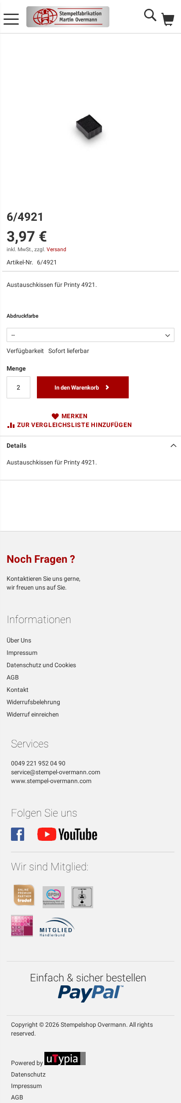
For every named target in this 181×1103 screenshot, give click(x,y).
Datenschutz (28, 1074)
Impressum (22, 652)
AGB (13, 677)
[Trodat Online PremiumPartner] (24, 906)
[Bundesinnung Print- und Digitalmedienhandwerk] (54, 906)
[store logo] (67, 16)
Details (16, 445)
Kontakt (18, 689)
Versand (56, 249)
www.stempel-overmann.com (51, 780)
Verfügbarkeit (25, 350)
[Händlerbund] (57, 934)
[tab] (90, 444)
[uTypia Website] (65, 1062)
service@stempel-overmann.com (55, 772)
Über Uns (19, 640)
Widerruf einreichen (33, 714)
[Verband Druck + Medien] (22, 934)
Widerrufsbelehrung (33, 702)
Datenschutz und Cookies (41, 664)
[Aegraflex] (82, 906)
